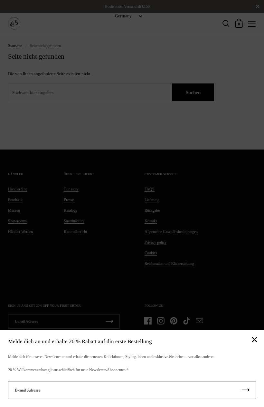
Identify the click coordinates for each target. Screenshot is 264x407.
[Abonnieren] (246, 390)
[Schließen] (254, 340)
